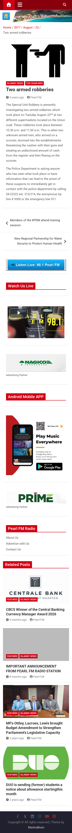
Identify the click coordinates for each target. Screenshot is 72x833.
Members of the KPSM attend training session (35, 222)
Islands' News (15, 83)
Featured (12, 599)
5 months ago (18, 619)
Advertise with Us (17, 543)
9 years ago (17, 97)
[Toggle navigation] (20, 4)
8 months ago (18, 676)
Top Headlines (34, 83)
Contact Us (13, 549)
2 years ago (17, 738)
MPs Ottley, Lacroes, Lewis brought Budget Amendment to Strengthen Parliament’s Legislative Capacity (34, 728)
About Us (12, 537)
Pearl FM (35, 97)
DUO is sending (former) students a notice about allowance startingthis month (34, 789)
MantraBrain (36, 827)
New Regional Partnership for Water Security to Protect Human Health (38, 241)
